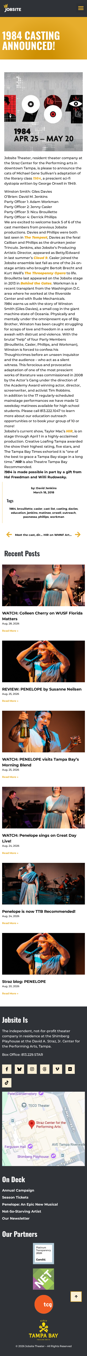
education (18, 512)
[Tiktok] (6, 1082)
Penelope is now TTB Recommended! (38, 911)
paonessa (30, 516)
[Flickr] (70, 1069)
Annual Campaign (18, 1190)
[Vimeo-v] (57, 1069)
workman (57, 516)
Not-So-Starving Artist (21, 1211)
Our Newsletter (16, 1218)
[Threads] (44, 1069)
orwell (56, 512)
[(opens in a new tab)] (43, 661)
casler (38, 508)
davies (73, 508)
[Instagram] (32, 1069)
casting (61, 508)
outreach (69, 512)
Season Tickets (15, 1197)
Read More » (10, 630)
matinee (45, 512)
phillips (43, 516)
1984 (12, 508)
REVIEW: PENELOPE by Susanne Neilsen (42, 689)
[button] (80, 7)
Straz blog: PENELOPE (24, 981)
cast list (49, 508)
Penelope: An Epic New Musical (30, 1204)
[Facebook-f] (6, 1069)
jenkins (32, 512)
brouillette (25, 508)
